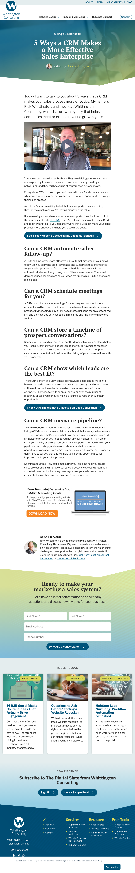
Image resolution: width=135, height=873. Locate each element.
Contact (125, 17)
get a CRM (54, 220)
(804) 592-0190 (19, 849)
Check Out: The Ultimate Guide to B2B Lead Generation (62, 407)
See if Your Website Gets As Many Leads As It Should (60, 235)
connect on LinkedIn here (71, 558)
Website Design (47, 17)
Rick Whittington (78, 66)
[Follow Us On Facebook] (19, 855)
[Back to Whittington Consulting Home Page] (11, 10)
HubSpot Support (102, 17)
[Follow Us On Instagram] (23, 855)
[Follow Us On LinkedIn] (14, 855)
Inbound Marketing (74, 17)
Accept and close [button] (112, 867)
